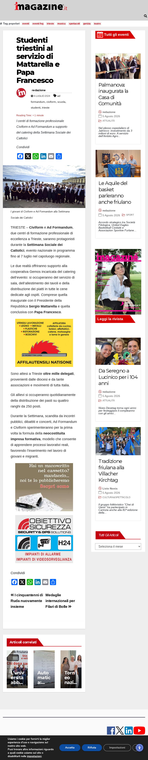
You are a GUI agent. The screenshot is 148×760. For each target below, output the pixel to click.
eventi (25, 23)
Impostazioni (117, 747)
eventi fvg (38, 23)
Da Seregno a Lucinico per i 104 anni (118, 377)
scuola (61, 101)
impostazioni (34, 756)
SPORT (130, 215)
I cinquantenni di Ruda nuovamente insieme (27, 601)
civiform (51, 101)
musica (61, 23)
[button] (145, 16)
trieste (50, 23)
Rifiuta (92, 747)
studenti (35, 107)
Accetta (70, 747)
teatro (97, 23)
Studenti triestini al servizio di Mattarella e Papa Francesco (37, 60)
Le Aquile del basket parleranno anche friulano (114, 192)
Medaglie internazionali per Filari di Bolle (60, 601)
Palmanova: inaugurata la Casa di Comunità (113, 94)
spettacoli (74, 23)
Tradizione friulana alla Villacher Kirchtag (111, 470)
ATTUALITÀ (109, 120)
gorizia (87, 23)
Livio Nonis (110, 488)
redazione (39, 90)
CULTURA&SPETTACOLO (116, 497)
